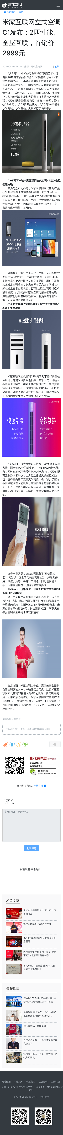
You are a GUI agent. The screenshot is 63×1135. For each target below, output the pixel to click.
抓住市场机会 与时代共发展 (37, 923)
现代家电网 (9, 12)
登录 (35, 785)
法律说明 (55, 1081)
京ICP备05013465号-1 (25, 1096)
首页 (21, 12)
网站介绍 (6, 1081)
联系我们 (30, 1081)
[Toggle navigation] (58, 5)
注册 (43, 785)
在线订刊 (42, 1081)
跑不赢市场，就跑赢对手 (35, 1026)
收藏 (57, 66)
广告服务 (18, 1081)
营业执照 (45, 1096)
